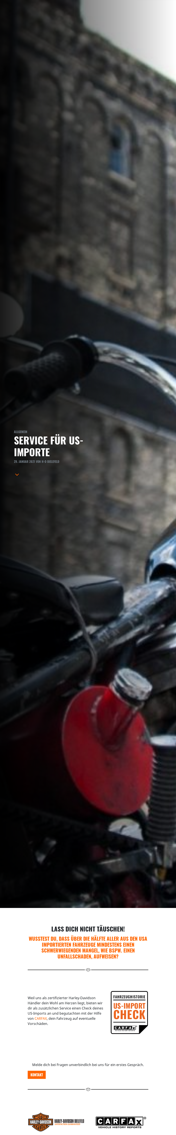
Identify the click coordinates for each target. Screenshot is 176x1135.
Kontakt (36, 1074)
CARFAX (41, 1018)
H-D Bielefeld (50, 461)
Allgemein (20, 431)
